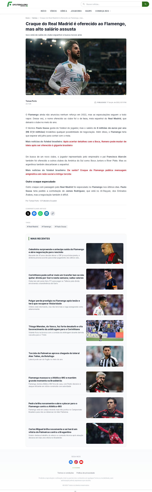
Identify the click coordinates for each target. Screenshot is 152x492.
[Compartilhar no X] (28, 213)
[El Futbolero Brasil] (17, 4)
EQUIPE (88, 11)
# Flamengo (46, 227)
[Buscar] (145, 4)
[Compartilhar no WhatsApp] (40, 213)
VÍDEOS (53, 11)
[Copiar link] (52, 213)
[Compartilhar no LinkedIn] (46, 213)
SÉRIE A (63, 11)
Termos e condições (65, 473)
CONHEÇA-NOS (102, 11)
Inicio (28, 18)
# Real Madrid (32, 227)
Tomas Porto (31, 101)
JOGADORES (76, 11)
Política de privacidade (86, 473)
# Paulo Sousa (60, 227)
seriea (34, 18)
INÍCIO (43, 11)
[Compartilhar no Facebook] (34, 213)
